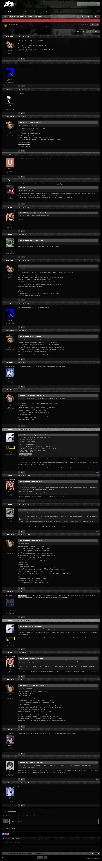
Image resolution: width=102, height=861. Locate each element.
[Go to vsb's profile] (10, 72)
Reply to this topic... (17, 821)
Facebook (91, 16)
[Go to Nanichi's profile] (10, 437)
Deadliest (10, 89)
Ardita (10, 207)
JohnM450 (10, 591)
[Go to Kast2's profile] (10, 765)
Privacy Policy (7, 848)
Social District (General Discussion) (38, 26)
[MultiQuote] (19, 59)
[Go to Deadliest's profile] (10, 99)
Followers (93, 24)
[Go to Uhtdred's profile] (10, 162)
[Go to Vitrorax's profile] (10, 791)
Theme (3, 857)
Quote (22, 58)
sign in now (36, 814)
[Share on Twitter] (3, 834)
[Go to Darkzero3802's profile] (10, 372)
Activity (18, 11)
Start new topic (80, 32)
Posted (24, 36)
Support (60, 11)
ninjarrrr (10, 234)
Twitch (98, 16)
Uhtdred (10, 154)
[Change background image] (97, 11)
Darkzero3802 (10, 362)
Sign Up (93, 11)
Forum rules (51, 20)
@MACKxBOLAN (22, 595)
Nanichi (10, 429)
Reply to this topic (94, 32)
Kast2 (10, 757)
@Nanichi (28, 144)
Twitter (95, 16)
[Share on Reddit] (8, 834)
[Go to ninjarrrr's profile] (10, 242)
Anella (37, 266)
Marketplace (38, 11)
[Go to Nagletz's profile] (10, 189)
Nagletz (10, 180)
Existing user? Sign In (83, 11)
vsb (10, 62)
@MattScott (21, 144)
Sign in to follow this (84, 24)
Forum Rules (50, 11)
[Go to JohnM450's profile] (10, 603)
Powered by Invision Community (93, 858)
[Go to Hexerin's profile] (10, 739)
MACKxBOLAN (13, 26)
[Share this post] (98, 36)
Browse (9, 11)
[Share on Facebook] (5, 834)
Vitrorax (10, 782)
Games (27, 11)
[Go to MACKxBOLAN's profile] (5, 25)
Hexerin (10, 729)
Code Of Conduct (21, 848)
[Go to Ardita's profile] (10, 217)
